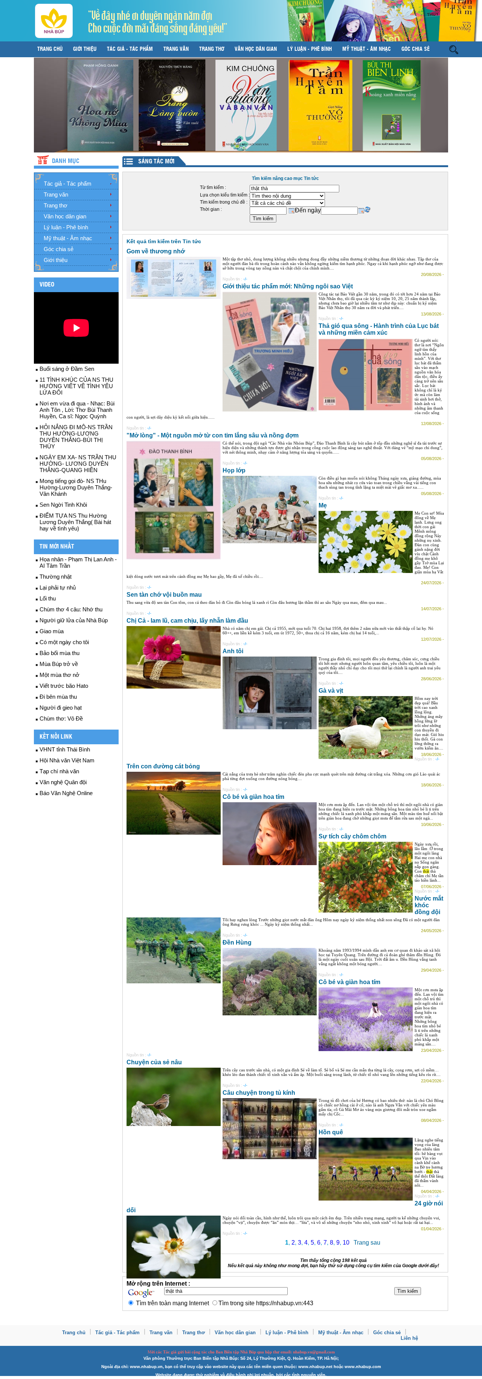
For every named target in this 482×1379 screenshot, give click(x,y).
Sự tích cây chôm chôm (352, 836)
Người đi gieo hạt (61, 707)
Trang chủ (50, 49)
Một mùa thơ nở (59, 675)
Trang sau (367, 1242)
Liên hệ (409, 1338)
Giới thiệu (84, 49)
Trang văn (176, 49)
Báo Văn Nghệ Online (66, 793)
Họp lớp (234, 470)
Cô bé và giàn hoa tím (253, 797)
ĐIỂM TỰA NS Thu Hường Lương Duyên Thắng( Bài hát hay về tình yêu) (75, 522)
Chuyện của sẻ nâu (154, 1062)
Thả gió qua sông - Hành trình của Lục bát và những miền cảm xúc (379, 329)
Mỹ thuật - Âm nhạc (366, 49)
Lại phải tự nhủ (58, 587)
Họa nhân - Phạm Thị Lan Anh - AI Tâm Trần (78, 562)
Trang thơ (211, 49)
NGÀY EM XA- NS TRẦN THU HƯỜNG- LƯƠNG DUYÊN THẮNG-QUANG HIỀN (78, 463)
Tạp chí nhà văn (59, 771)
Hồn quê (331, 1132)
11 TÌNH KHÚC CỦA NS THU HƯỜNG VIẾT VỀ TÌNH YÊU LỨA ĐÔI (76, 386)
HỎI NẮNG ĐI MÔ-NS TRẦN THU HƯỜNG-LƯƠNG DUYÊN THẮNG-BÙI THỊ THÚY (76, 437)
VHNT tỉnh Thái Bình (65, 749)
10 (346, 1242)
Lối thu (48, 598)
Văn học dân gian (256, 49)
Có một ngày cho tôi (64, 642)
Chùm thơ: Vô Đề (61, 718)
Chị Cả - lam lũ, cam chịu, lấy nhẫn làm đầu (187, 620)
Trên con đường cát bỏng (163, 766)
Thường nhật (56, 576)
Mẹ (323, 505)
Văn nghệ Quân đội (63, 782)
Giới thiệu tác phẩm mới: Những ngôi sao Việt (288, 286)
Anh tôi (233, 651)
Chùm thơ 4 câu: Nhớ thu (71, 609)
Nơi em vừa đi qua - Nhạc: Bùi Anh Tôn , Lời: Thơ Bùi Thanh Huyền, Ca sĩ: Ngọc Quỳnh (77, 409)
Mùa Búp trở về (59, 664)
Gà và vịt (331, 690)
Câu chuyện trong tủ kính (259, 1092)
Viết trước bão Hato (64, 686)
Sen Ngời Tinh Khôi (63, 504)
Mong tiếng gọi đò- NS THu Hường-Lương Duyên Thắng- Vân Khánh (76, 487)
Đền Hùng (237, 942)
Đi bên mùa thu (58, 696)
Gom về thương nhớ (156, 251)
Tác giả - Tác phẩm (130, 49)
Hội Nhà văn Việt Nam (67, 760)
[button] (453, 49)
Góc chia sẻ (415, 49)
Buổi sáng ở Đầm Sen (67, 369)
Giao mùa (52, 631)
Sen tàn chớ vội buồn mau (164, 594)
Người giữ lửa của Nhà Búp (74, 620)
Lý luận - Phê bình (309, 49)
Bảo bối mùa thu (59, 653)
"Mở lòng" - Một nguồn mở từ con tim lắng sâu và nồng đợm (213, 435)
